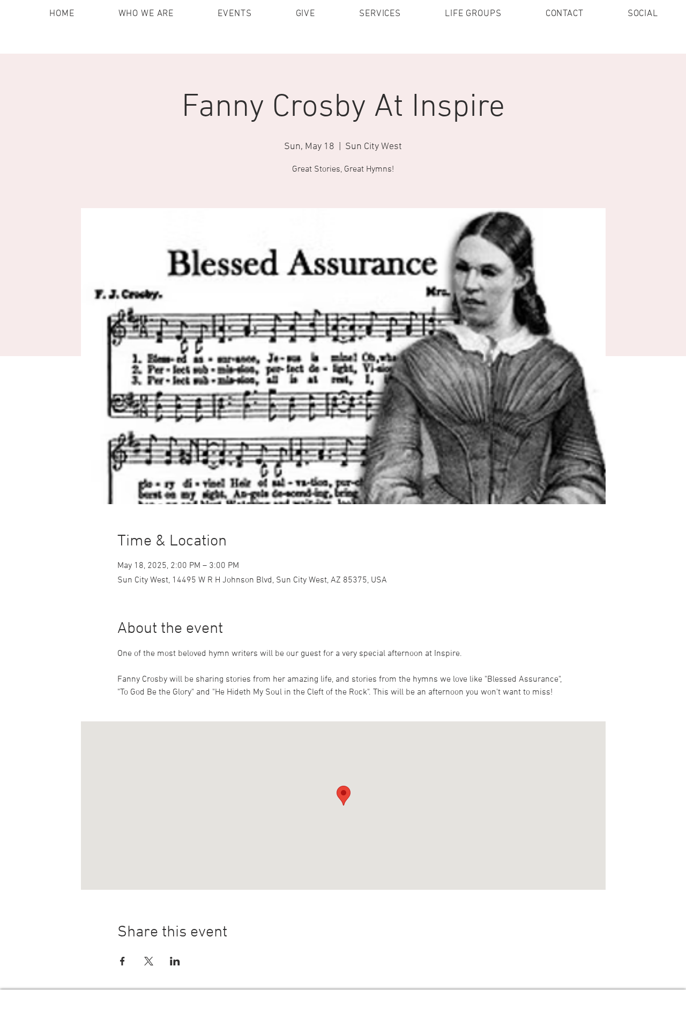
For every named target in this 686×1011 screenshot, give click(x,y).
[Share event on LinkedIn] (175, 961)
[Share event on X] (149, 961)
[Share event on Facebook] (122, 961)
